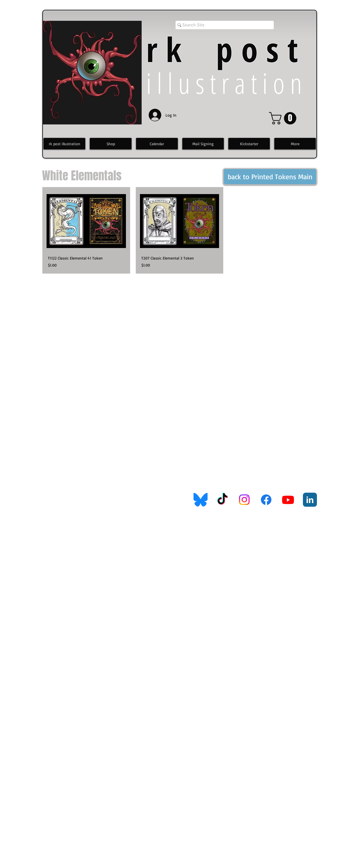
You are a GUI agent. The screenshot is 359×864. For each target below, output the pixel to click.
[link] (284, 118)
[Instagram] (244, 500)
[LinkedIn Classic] (310, 500)
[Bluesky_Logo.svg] (201, 500)
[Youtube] (288, 500)
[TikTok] (222, 500)
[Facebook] (266, 500)
